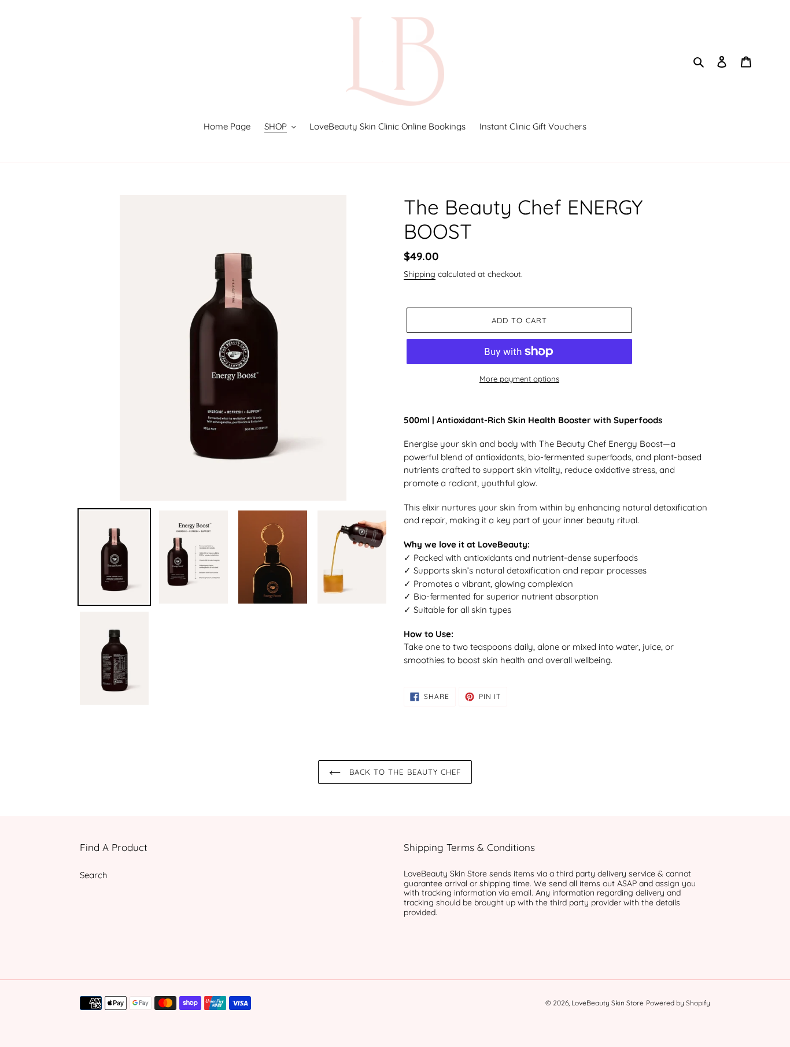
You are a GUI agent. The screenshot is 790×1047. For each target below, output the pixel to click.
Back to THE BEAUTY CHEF (403, 771)
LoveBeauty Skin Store (607, 1002)
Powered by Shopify (678, 1002)
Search (94, 875)
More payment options (519, 378)
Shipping (419, 274)
